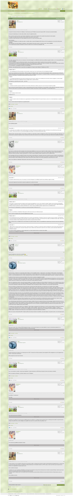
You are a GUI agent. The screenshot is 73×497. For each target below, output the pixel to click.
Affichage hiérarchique (60, 18)
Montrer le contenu (36, 184)
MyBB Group (17, 495)
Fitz (18, 261)
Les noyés (12, 104)
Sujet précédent (12, 484)
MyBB (11, 495)
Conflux (11, 106)
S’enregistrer (23, 10)
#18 (63, 121)
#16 (63, 29)
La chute (16, 104)
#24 (63, 325)
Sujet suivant (18, 484)
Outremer (18, 166)
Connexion (18, 10)
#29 (63, 440)
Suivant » (23, 16)
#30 (63, 461)
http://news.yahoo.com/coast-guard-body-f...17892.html (18, 255)
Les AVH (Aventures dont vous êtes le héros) (27, 13)
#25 (63, 350)
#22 (63, 252)
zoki (17, 20)
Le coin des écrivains (17, 13)
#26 (63, 369)
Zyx (18, 192)
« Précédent (13, 16)
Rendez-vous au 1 (10, 13)
